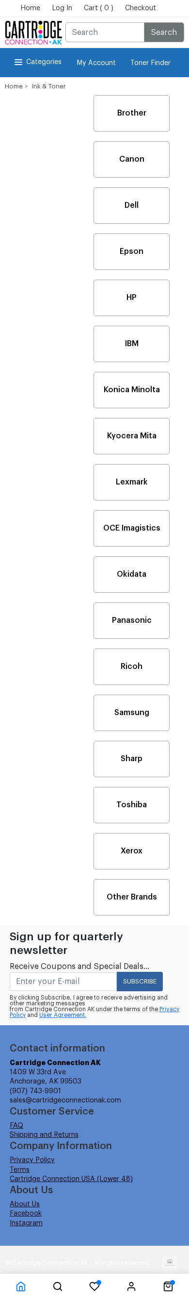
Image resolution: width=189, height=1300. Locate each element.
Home (30, 8)
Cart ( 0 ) (98, 8)
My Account (96, 63)
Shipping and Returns (44, 1135)
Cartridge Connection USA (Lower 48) (71, 1179)
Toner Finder (150, 63)
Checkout (140, 8)
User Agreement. (62, 1015)
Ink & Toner (49, 86)
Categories (44, 62)
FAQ (16, 1125)
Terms (20, 1170)
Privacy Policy (32, 1160)
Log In (62, 8)
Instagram (26, 1223)
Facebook (26, 1213)
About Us (25, 1204)
